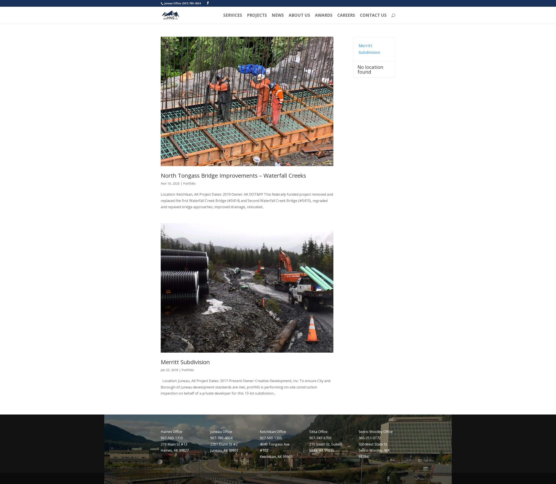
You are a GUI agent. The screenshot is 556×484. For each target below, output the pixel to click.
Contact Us (373, 16)
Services (232, 16)
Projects (257, 16)
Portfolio (189, 183)
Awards (324, 16)
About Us (299, 16)
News (278, 16)
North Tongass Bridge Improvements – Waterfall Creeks (233, 175)
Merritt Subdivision (185, 362)
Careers (346, 16)
